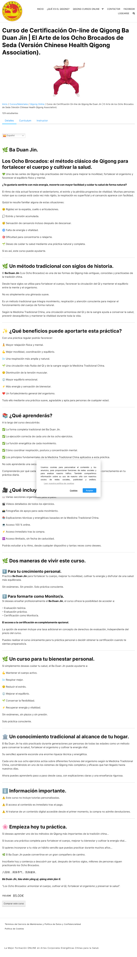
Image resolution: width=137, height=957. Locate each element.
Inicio (4, 104)
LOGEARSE (123, 13)
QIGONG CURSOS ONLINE (86, 9)
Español (10, 135)
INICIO (40, 9)
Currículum (25, 120)
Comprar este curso (14, 903)
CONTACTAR (113, 9)
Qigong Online (37, 104)
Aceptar (89, 490)
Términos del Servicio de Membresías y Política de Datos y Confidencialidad (43, 924)
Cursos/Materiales (19, 104)
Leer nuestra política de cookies (59, 483)
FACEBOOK (129, 9)
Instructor (42, 120)
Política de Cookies (14, 929)
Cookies (73, 490)
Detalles (9, 120)
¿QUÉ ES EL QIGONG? (58, 9)
